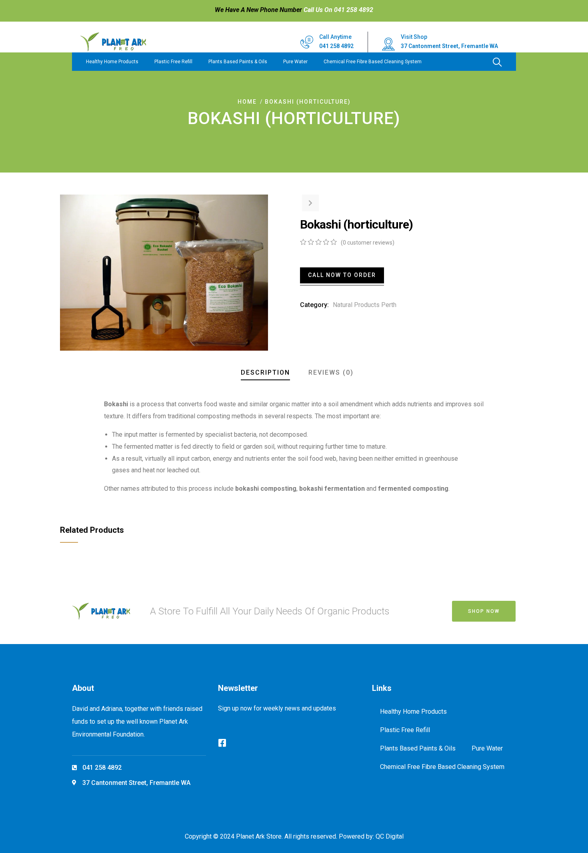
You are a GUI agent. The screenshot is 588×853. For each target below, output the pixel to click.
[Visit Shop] (388, 44)
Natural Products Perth (364, 305)
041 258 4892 (336, 46)
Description (265, 372)
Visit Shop (414, 37)
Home (247, 101)
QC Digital (390, 836)
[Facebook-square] (222, 743)
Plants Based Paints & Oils (237, 61)
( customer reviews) (367, 242)
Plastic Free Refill (173, 61)
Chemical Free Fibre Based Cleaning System (373, 61)
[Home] (113, 42)
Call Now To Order (342, 275)
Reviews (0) (331, 372)
